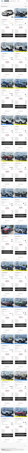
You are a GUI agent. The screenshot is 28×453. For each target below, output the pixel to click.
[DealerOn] (3, 449)
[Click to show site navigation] (27, 1)
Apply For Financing (7, 36)
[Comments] (12, 24)
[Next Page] (22, 446)
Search (25, 3)
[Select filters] (25, 6)
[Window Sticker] (12, 59)
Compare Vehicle (5, 76)
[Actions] (12, 19)
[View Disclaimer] (7, 25)
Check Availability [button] (7, 34)
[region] (7, 31)
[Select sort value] (26, 6)
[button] (13, 13)
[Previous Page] (21, 446)
